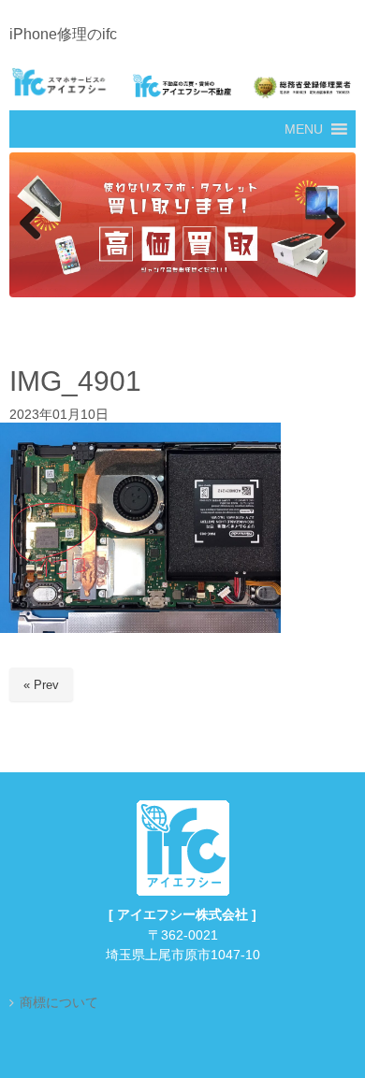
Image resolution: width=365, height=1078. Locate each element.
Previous (33, 224)
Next (332, 224)
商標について (59, 1004)
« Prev (41, 686)
